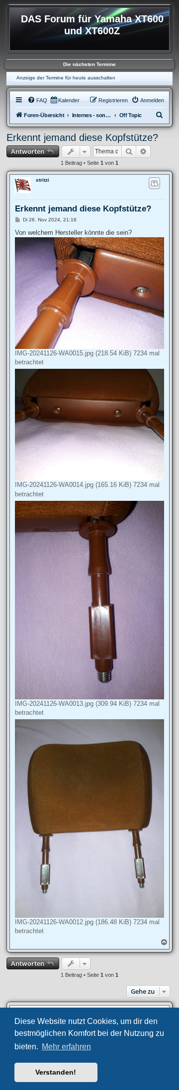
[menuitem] (37, 100)
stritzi (42, 180)
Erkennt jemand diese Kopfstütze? (82, 137)
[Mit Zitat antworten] (154, 183)
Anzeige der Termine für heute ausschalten (65, 77)
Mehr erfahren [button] (66, 1046)
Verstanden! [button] (55, 1072)
